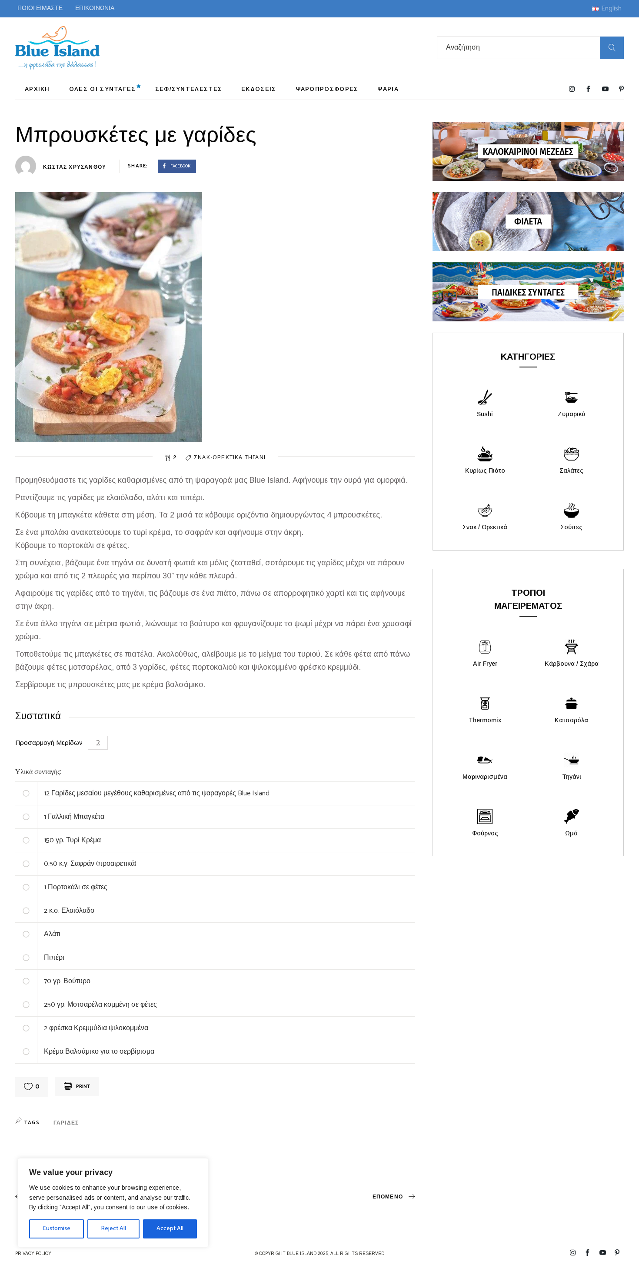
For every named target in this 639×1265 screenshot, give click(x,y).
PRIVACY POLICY (33, 1253)
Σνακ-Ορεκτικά (219, 457)
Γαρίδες (66, 1123)
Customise (56, 1229)
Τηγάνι (255, 457)
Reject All (113, 1229)
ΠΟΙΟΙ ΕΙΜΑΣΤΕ (40, 8)
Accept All (169, 1229)
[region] (113, 1203)
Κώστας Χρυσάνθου (74, 167)
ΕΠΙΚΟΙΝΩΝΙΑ (94, 8)
